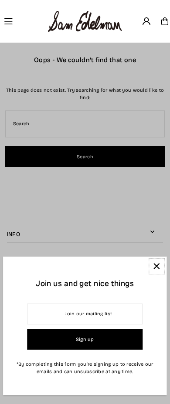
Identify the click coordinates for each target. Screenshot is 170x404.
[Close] (156, 266)
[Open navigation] (22, 20)
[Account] (146, 21)
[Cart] (164, 21)
